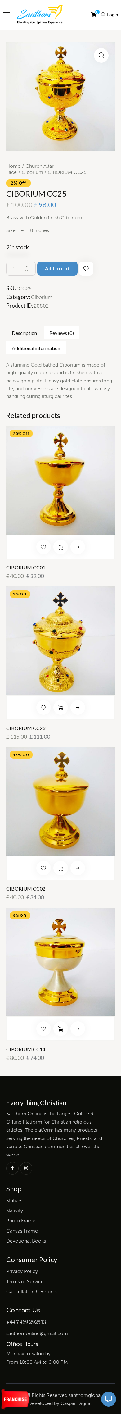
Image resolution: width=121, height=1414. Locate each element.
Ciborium (32, 172)
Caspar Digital (76, 1403)
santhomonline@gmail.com (37, 1333)
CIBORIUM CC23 (25, 728)
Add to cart (57, 268)
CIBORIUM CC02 (25, 889)
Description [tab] (24, 333)
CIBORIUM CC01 (25, 567)
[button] (101, 55)
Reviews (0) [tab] (61, 333)
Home (13, 166)
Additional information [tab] (36, 348)
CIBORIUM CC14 (25, 1049)
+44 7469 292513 (26, 1322)
